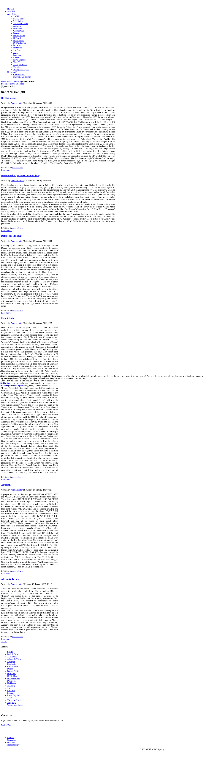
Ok (1, 383)
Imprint (20, 385)
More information (7, 385)
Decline (6, 383)
